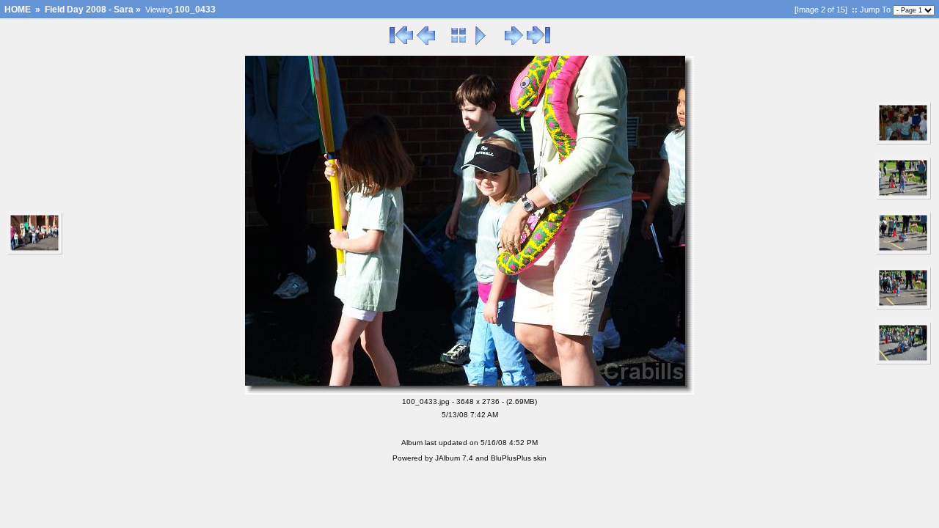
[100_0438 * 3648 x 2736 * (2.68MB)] (904, 252)
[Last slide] (538, 42)
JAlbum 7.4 (454, 458)
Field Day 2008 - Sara (89, 9)
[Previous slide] (426, 42)
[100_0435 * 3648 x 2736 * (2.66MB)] (904, 142)
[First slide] (401, 42)
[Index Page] (459, 42)
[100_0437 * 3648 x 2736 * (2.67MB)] (904, 197)
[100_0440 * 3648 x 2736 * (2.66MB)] (904, 362)
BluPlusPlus (511, 458)
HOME (17, 9)
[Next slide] (514, 42)
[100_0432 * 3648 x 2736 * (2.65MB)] (35, 252)
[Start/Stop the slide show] (481, 42)
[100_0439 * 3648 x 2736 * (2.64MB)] (904, 307)
